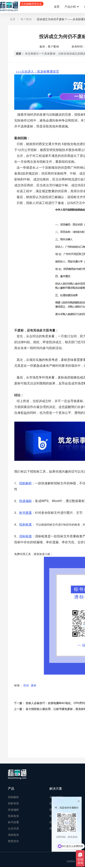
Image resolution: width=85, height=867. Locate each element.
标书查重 (13, 822)
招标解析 (13, 797)
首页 (57, 6)
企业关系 (13, 828)
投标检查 (25, 524)
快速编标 (13, 809)
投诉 (26, 685)
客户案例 (26, 19)
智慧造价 (13, 841)
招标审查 (13, 803)
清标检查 (13, 835)
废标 (33, 685)
